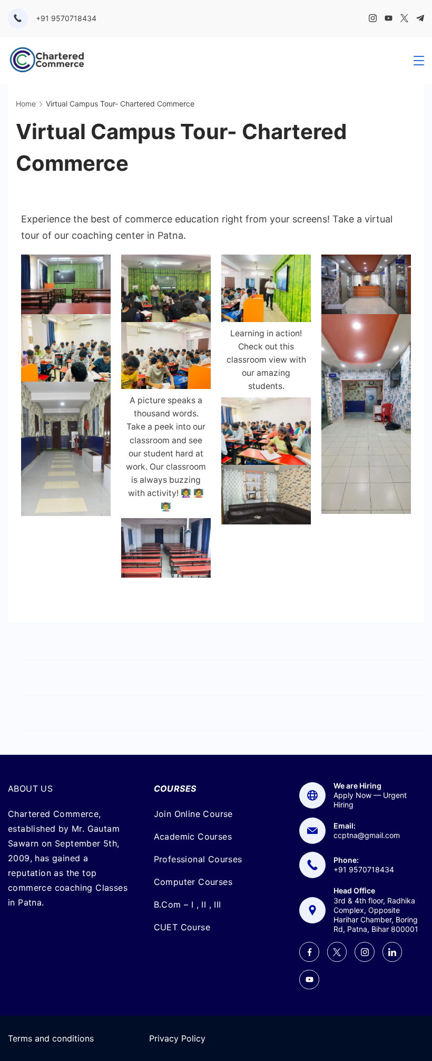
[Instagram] (373, 18)
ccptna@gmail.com (366, 835)
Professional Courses (198, 859)
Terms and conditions (51, 1038)
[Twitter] (404, 18)
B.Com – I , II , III (187, 904)
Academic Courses (193, 836)
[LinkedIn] (392, 952)
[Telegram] (420, 18)
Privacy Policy (177, 1038)
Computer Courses (193, 882)
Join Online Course (193, 814)
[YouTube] (388, 18)
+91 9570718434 (66, 18)
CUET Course (182, 927)
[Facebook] (309, 952)
